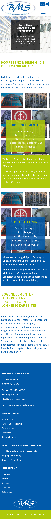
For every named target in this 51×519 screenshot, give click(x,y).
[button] (43, 12)
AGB (24, 514)
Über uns (6, 474)
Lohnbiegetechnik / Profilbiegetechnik (19, 451)
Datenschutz (37, 514)
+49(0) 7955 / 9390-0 (15, 390)
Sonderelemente (9, 437)
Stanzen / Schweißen (11, 460)
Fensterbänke (8, 428)
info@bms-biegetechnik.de (14, 399)
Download (6, 487)
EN (46, 3)
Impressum (13, 514)
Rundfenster (7, 419)
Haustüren (6, 432)
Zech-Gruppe (28, 405)
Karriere (5, 483)
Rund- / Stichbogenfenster (14, 423)
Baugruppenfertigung (12, 455)
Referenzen (7, 492)
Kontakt (5, 478)
